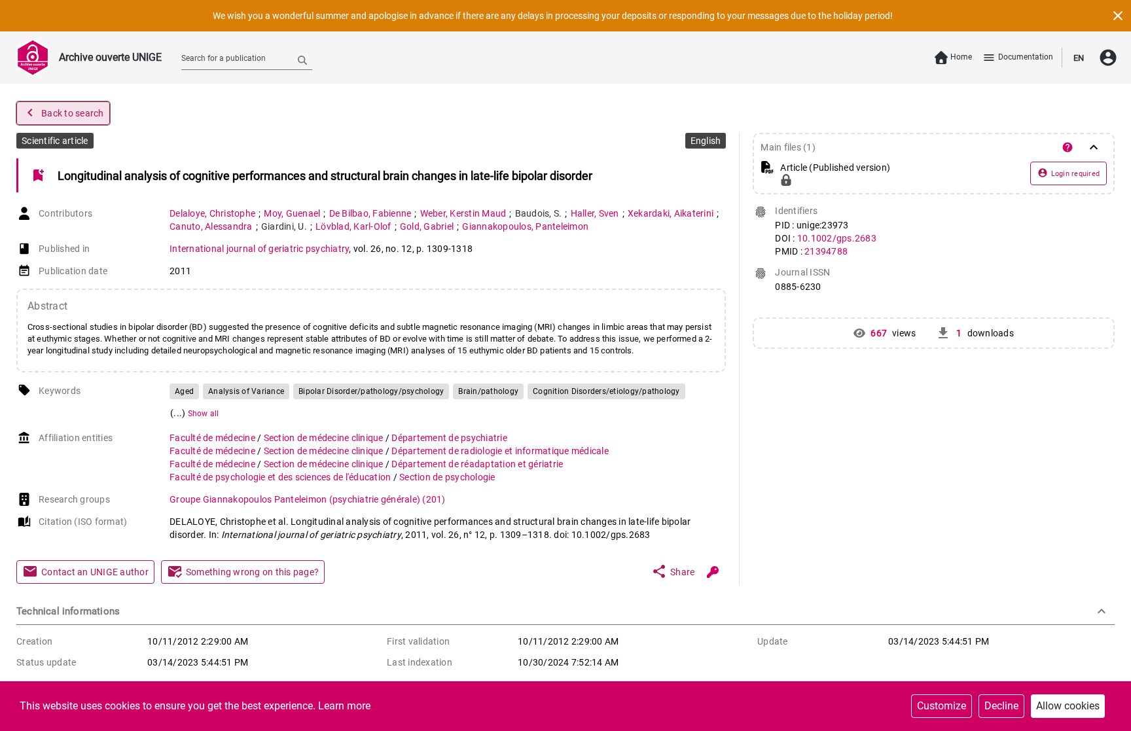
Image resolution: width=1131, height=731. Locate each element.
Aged (184, 391)
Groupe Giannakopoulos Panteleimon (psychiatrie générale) (308, 499)
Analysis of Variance (246, 391)
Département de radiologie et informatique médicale (500, 451)
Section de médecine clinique (325, 438)
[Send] (302, 59)
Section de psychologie (447, 477)
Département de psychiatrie (449, 438)
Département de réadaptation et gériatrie (477, 464)
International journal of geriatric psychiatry (259, 248)
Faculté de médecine (213, 438)
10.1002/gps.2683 (836, 238)
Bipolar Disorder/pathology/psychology (371, 391)
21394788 (826, 251)
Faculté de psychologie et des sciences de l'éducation (281, 477)
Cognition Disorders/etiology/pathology (606, 391)
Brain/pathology (488, 391)
